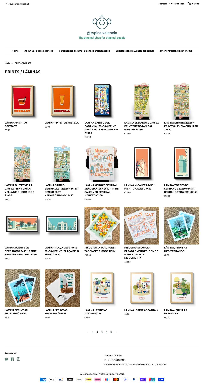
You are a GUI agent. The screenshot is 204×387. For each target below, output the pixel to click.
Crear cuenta (177, 3)
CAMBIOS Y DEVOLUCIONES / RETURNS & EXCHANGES (135, 364)
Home (15, 51)
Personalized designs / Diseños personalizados (84, 51)
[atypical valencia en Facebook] (12, 359)
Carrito (195, 3)
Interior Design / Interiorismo (176, 51)
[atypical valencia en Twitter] (6, 359)
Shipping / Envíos (113, 355)
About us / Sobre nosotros (39, 51)
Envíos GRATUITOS (114, 360)
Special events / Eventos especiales (135, 51)
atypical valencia (115, 374)
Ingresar (163, 3)
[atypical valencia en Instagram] (18, 359)
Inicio (7, 63)
